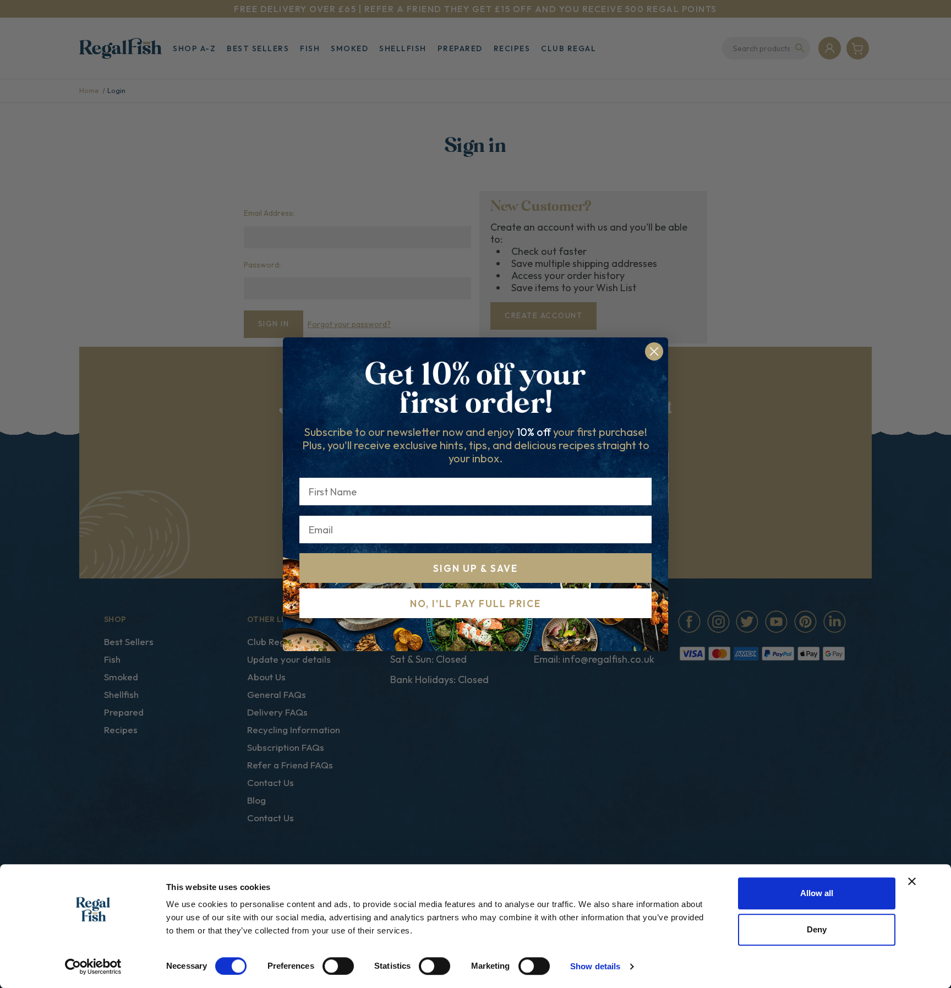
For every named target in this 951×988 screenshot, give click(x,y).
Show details (595, 966)
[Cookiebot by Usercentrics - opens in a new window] (93, 966)
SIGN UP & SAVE (475, 568)
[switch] (338, 966)
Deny (817, 929)
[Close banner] (912, 881)
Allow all (816, 893)
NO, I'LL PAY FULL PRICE (475, 603)
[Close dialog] (654, 351)
